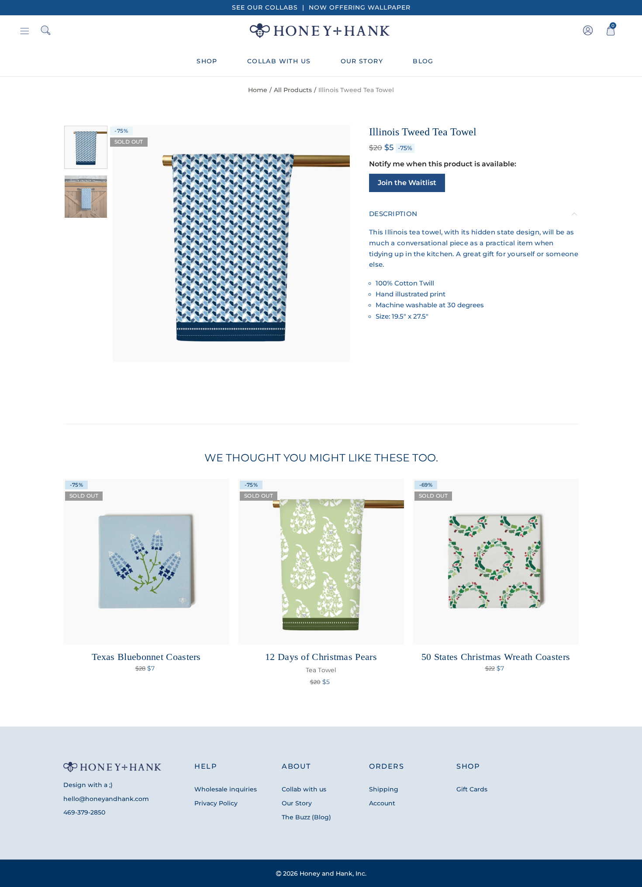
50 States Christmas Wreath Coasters (495, 656)
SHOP (207, 61)
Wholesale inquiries (225, 789)
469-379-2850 (84, 812)
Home (257, 90)
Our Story (297, 803)
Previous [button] (136, 243)
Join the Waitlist (407, 183)
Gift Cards (471, 789)
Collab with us (304, 789)
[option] (231, 243)
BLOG (423, 61)
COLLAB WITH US (279, 61)
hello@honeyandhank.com (106, 799)
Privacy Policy (216, 803)
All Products (293, 90)
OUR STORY (362, 61)
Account (382, 803)
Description (393, 214)
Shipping (383, 789)
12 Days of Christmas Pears (321, 662)
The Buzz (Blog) (306, 817)
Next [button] (326, 243)
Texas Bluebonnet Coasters (146, 656)
